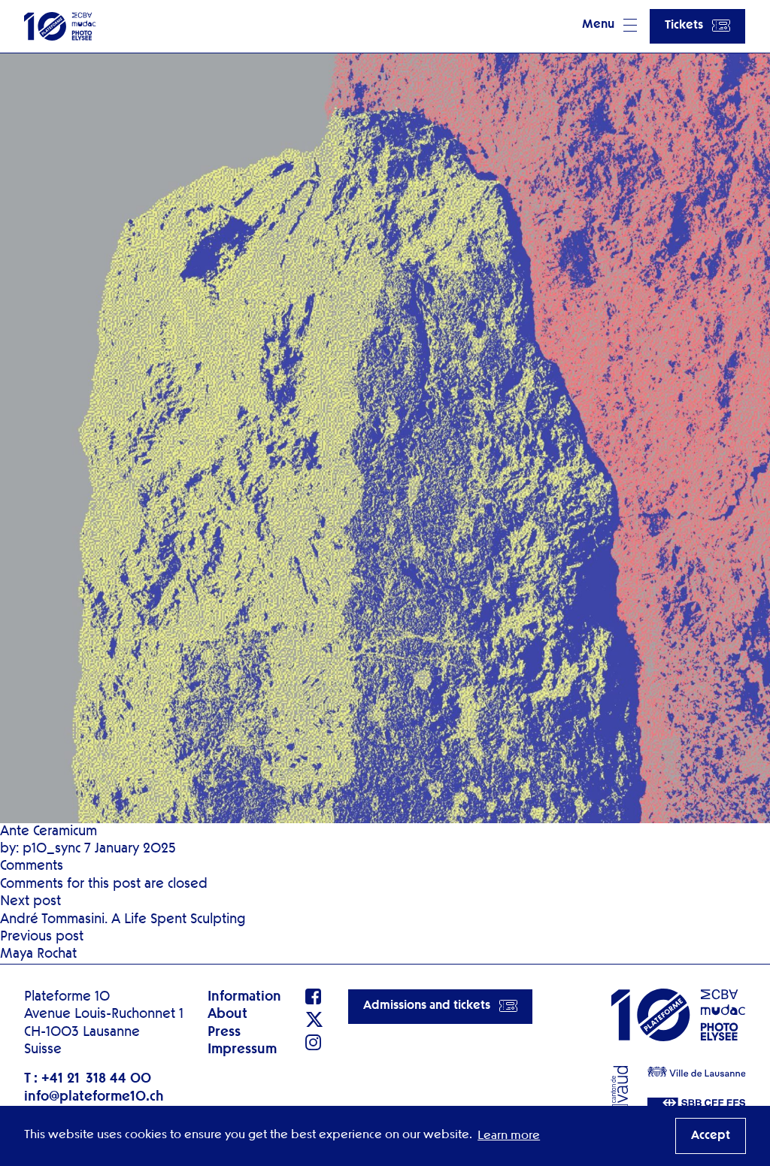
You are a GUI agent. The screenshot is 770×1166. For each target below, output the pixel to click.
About (227, 1014)
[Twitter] (314, 1019)
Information (244, 997)
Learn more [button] (508, 1136)
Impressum (242, 1049)
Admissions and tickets (426, 1006)
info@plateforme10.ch (94, 1097)
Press (224, 1032)
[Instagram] (314, 1042)
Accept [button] (710, 1136)
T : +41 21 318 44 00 (87, 1079)
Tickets (684, 26)
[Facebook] (314, 996)
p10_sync (51, 849)
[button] (609, 26)
